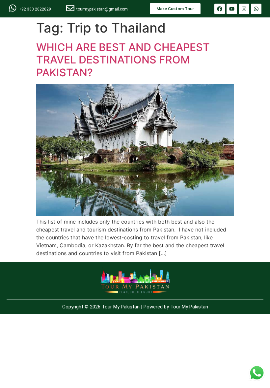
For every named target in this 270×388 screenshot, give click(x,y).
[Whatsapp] (256, 9)
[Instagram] (244, 9)
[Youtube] (232, 9)
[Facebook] (219, 9)
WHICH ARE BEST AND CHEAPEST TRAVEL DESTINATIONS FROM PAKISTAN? (123, 60)
